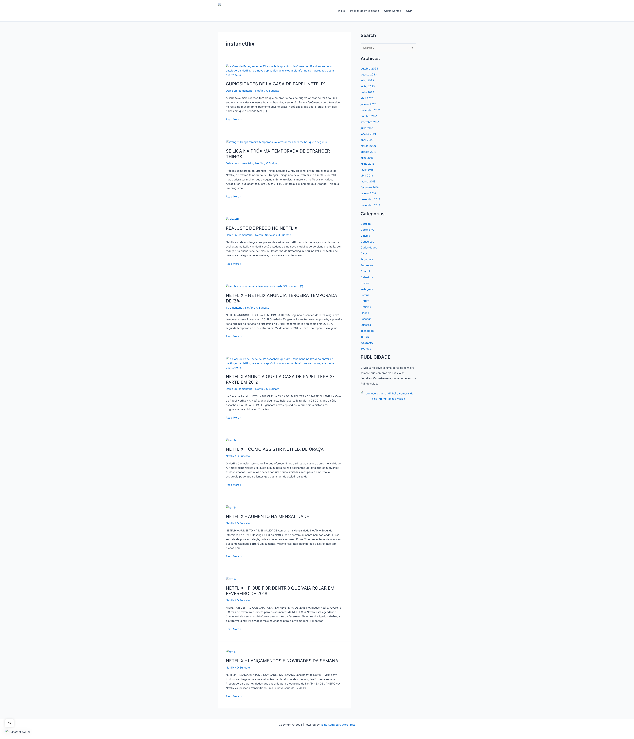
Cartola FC (367, 229)
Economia (367, 259)
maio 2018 (367, 169)
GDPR (409, 10)
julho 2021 (367, 128)
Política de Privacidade (364, 10)
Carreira (366, 223)
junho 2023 (368, 86)
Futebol (365, 271)
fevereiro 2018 (370, 187)
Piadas (365, 313)
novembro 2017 (370, 205)
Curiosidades (369, 247)
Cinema (365, 235)
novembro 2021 (370, 110)
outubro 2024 (369, 68)
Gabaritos (367, 277)
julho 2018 (367, 157)
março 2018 (368, 181)
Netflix (259, 90)
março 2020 (368, 145)
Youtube (366, 348)
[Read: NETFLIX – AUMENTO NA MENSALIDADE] (231, 507)
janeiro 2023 (368, 104)
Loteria (365, 295)
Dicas (364, 253)
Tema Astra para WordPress (337, 724)
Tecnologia (367, 330)
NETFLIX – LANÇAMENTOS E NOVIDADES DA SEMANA (282, 660)
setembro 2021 (370, 122)
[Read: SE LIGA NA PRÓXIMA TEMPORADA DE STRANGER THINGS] (277, 141)
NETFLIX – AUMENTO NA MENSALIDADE (267, 516)
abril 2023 (367, 98)
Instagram (367, 289)
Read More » (234, 120)
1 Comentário (234, 307)
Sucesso (366, 324)
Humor (365, 283)
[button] (17, 731)
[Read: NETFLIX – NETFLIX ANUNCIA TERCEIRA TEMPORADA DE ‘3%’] (264, 286)
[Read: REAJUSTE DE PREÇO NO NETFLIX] (233, 219)
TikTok (365, 336)
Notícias (270, 235)
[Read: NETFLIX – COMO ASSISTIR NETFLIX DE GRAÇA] (231, 440)
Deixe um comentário (239, 90)
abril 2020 (367, 139)
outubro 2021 (369, 116)
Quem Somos (392, 10)
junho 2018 (367, 163)
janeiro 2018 (368, 193)
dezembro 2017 (370, 199)
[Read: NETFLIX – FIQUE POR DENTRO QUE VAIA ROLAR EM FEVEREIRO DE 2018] (231, 579)
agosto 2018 (368, 151)
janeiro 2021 (368, 134)
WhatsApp (367, 342)
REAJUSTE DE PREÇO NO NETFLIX (261, 228)
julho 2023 (367, 80)
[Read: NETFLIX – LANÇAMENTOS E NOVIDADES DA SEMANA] (231, 651)
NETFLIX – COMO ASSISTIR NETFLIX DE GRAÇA (275, 449)
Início (341, 10)
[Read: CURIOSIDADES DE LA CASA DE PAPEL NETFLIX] (284, 70)
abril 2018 (367, 175)
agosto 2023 (369, 74)
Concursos (367, 241)
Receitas (366, 318)
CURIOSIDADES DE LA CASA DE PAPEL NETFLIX (275, 83)
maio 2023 (367, 92)
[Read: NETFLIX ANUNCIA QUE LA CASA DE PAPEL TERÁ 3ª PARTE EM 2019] (284, 363)
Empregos (367, 265)
